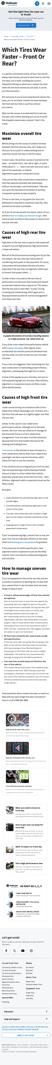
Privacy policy (34, 1045)
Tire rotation (8, 450)
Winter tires (30, 981)
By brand (29, 970)
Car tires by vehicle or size (12, 967)
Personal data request (8, 1052)
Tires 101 (29, 36)
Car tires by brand (9, 970)
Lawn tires (30, 995)
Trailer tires (30, 993)
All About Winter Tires (34, 984)
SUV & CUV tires (8, 979)
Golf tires (29, 998)
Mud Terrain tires (8, 991)
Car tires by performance (11, 973)
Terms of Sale (5, 1047)
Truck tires (6, 985)
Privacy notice (24, 1047)
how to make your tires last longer (26, 215)
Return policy (43, 1045)
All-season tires (8, 976)
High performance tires (11, 982)
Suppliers (25, 1045)
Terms (19, 1045)
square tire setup (15, 348)
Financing (5, 1002)
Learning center (17, 36)
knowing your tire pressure (23, 542)
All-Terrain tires (7, 988)
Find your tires (24, 25)
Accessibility (14, 1047)
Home (6, 36)
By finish (29, 973)
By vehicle (30, 967)
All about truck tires (9, 993)
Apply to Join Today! (26, 1035)
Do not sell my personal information (26, 1052)
